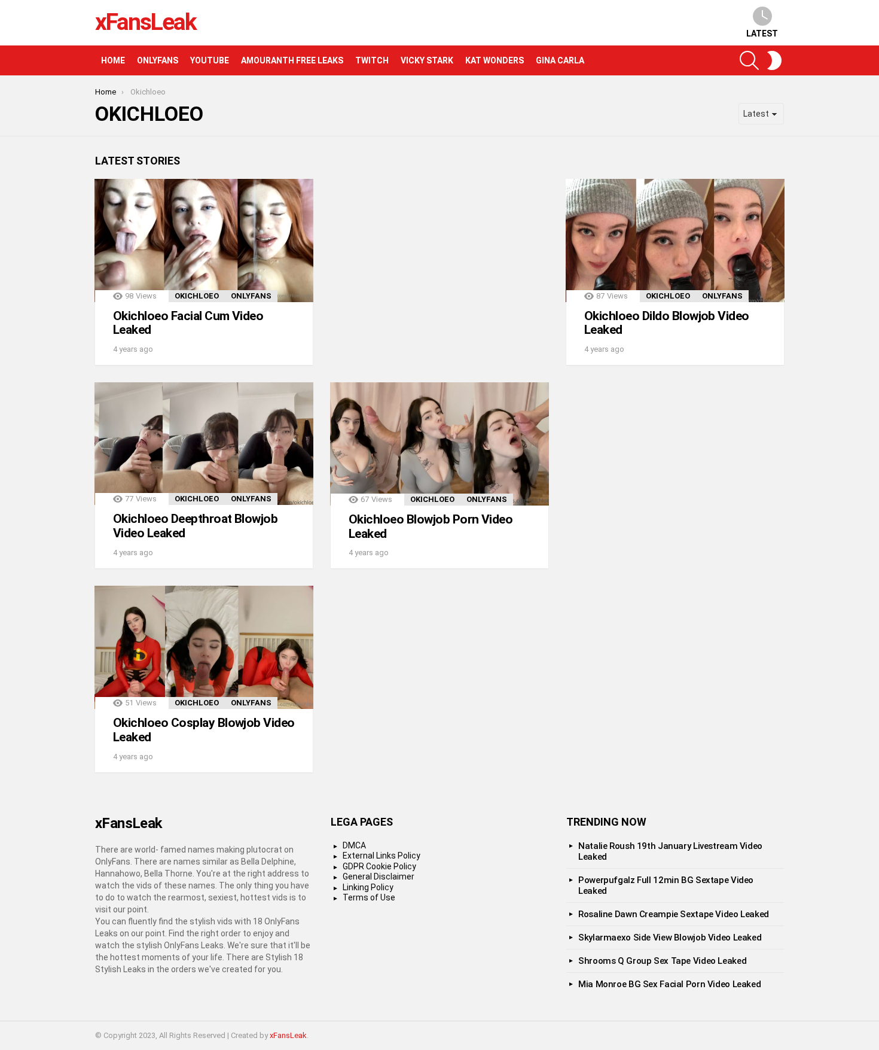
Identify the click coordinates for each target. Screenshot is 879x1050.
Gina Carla (560, 60)
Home (113, 60)
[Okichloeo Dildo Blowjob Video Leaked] (675, 240)
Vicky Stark (427, 60)
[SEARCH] (749, 60)
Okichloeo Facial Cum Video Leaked (188, 323)
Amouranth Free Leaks (292, 60)
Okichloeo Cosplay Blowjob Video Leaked (204, 730)
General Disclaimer (378, 876)
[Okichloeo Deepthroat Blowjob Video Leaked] (203, 444)
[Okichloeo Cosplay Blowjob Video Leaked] (203, 647)
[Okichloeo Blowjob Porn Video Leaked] (439, 444)
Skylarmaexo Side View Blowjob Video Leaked (669, 937)
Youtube (209, 60)
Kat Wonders (494, 60)
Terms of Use (369, 897)
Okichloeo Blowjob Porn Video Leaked (430, 526)
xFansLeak (145, 22)
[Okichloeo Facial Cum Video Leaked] (203, 240)
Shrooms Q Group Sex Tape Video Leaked (662, 960)
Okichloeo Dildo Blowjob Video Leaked (666, 323)
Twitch (372, 60)
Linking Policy (368, 887)
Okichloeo (197, 295)
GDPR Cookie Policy (379, 866)
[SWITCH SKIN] (774, 60)
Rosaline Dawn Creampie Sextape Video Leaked (673, 914)
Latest (762, 33)
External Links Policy (381, 855)
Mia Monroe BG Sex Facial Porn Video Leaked (669, 984)
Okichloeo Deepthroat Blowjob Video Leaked (195, 526)
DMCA (354, 845)
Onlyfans (157, 60)
